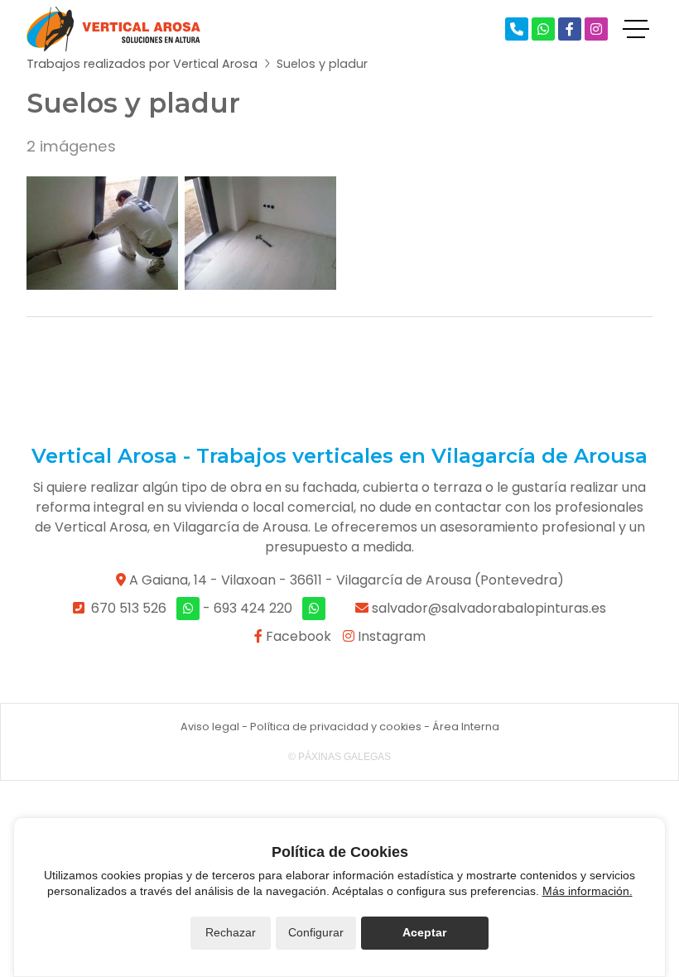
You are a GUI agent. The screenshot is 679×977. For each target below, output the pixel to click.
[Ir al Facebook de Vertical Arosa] (569, 29)
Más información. (587, 891)
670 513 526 (128, 608)
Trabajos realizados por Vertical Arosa (142, 63)
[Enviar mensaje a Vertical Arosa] (313, 608)
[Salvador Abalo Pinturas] (113, 29)
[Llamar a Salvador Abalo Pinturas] (516, 29)
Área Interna (465, 727)
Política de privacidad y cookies (335, 727)
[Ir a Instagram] (596, 29)
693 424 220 (253, 608)
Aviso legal (210, 727)
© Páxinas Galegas (339, 757)
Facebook (296, 636)
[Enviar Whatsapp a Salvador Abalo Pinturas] (543, 29)
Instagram (390, 636)
